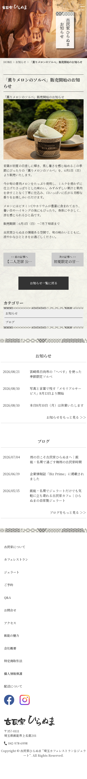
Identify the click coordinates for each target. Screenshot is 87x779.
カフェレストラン (16, 559)
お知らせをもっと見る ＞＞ (66, 417)
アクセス (10, 623)
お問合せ (10, 610)
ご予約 (8, 585)
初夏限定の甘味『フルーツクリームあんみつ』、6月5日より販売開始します (69, 261)
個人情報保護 (13, 673)
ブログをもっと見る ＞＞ (68, 512)
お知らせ (11, 313)
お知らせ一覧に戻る (43, 283)
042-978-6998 (18, 743)
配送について (13, 686)
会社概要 (10, 648)
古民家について (14, 547)
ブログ (10, 322)
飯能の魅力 (11, 635)
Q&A (7, 597)
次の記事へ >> (67, 257)
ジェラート (11, 572)
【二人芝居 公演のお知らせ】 (20, 261)
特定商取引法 (13, 661)
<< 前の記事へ (19, 257)
